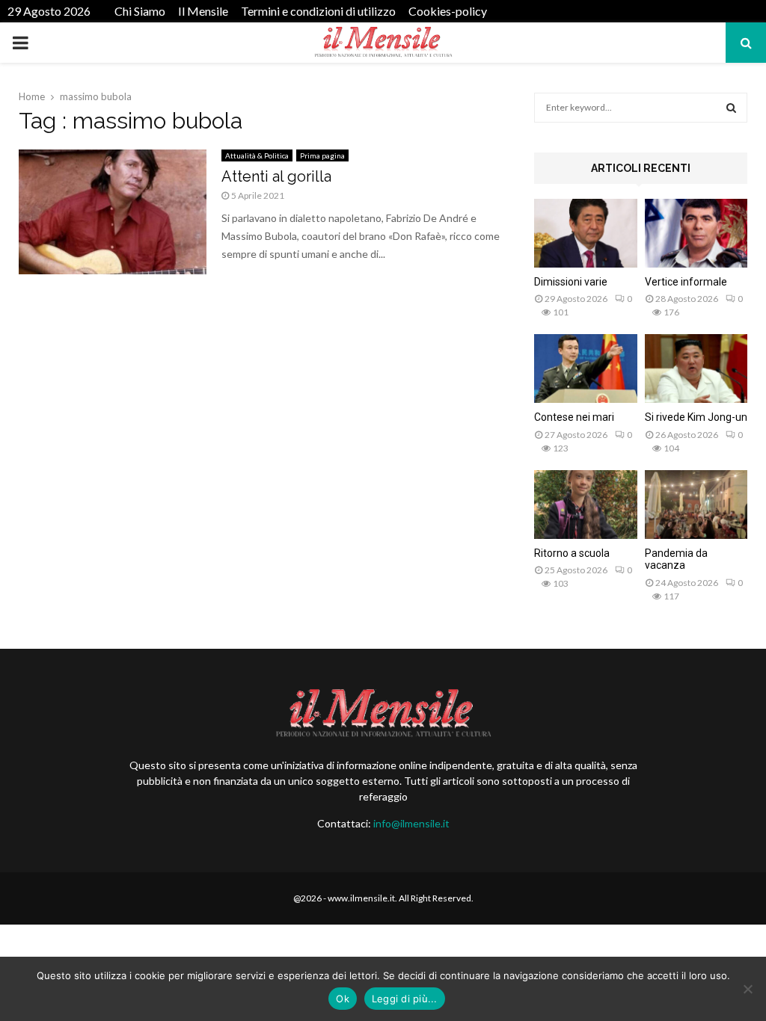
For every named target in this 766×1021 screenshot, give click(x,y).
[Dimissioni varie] (585, 233)
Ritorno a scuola (572, 553)
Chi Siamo (139, 11)
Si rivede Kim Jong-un (696, 417)
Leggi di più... (405, 999)
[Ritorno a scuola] (585, 504)
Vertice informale (686, 282)
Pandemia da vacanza (676, 559)
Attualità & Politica (257, 155)
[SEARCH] (731, 108)
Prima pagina (322, 155)
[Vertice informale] (696, 233)
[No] (747, 988)
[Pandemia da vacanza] (696, 504)
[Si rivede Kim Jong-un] (696, 368)
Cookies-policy (447, 11)
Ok (342, 999)
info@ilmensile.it (411, 823)
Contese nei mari (574, 417)
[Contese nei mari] (585, 368)
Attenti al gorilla (276, 176)
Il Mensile (203, 11)
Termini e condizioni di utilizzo (318, 11)
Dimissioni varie (570, 282)
